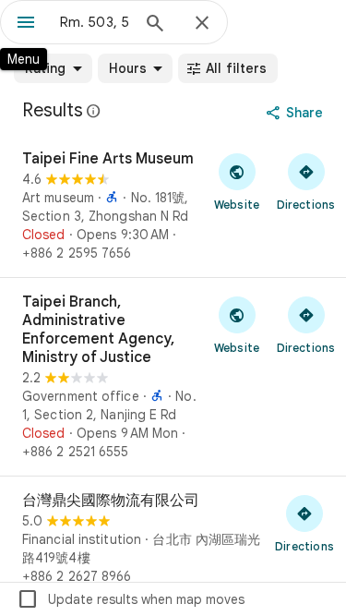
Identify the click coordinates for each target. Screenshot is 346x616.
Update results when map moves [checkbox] (131, 599)
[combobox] (94, 22)
